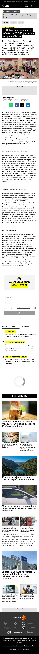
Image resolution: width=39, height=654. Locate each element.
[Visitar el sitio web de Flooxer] (29, 632)
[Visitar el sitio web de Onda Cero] (23, 627)
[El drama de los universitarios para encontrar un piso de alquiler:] (28, 437)
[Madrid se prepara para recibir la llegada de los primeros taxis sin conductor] (19, 495)
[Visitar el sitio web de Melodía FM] (9, 632)
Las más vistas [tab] (8, 327)
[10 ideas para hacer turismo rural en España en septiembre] (19, 466)
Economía (19, 396)
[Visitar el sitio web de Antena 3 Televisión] (7, 623)
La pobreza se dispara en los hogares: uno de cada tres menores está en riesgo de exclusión (10, 529)
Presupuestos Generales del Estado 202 (16, 144)
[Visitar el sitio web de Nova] (31, 623)
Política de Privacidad (23, 308)
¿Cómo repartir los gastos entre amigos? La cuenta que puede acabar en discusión (9, 445)
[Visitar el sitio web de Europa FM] (31, 627)
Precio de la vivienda (15, 342)
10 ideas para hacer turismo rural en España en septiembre (18, 478)
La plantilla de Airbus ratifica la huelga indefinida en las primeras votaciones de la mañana (18, 575)
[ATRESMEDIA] (19, 617)
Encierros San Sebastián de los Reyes (12, 1)
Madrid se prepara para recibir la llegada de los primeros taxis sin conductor (20, 335)
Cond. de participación (15, 649)
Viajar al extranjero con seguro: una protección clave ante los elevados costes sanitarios (27, 529)
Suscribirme (19, 313)
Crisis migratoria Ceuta (16, 357)
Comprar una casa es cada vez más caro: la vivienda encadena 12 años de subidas (18, 424)
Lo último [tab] (25, 327)
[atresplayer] (32, 6)
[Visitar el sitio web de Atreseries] (15, 627)
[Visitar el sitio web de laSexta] (15, 623)
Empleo (20, 22)
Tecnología (11, 332)
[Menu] (36, 5)
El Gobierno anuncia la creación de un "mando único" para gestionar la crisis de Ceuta (19, 361)
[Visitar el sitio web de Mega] (7, 627)
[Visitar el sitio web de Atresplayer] (19, 632)
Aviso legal (7, 646)
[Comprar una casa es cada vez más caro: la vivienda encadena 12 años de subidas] (19, 410)
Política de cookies (29, 646)
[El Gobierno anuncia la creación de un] (28, 589)
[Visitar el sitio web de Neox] (23, 623)
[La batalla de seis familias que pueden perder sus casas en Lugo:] (10, 589)
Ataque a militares (28, 1)
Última (27, 5)
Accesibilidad (26, 649)
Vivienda (13, 22)
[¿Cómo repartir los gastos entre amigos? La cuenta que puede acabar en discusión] (10, 437)
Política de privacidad (17, 646)
